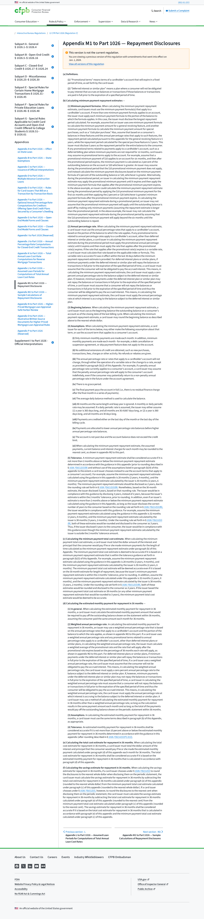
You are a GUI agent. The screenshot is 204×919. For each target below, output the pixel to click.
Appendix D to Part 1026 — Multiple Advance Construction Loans (34, 178)
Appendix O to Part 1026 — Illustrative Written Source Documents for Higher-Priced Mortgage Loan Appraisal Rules (34, 320)
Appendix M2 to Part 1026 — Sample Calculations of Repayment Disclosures (32, 295)
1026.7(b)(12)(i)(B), (153, 507)
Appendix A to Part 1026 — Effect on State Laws (35, 150)
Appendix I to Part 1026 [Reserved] (35, 235)
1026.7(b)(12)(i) (142, 771)
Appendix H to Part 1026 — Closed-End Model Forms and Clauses (36, 228)
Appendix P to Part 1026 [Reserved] (30, 332)
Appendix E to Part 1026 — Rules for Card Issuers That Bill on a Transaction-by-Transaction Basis (35, 190)
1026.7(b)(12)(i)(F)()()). (121, 737)
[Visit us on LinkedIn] (30, 865)
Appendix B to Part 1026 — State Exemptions (34, 159)
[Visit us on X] (23, 865)
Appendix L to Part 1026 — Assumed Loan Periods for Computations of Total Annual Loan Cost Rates (33, 272)
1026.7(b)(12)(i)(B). (108, 487)
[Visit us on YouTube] (36, 865)
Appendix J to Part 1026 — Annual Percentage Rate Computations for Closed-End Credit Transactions (36, 244)
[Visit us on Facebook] (17, 865)
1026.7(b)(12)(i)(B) (78, 467)
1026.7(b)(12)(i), (88, 790)
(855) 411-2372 (183, 2)
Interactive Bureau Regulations (31, 33)
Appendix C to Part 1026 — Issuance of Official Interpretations (36, 168)
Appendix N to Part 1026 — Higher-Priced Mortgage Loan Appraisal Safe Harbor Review (36, 307)
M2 (152, 832)
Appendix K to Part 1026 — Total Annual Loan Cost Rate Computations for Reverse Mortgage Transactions (34, 257)
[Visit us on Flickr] (43, 865)
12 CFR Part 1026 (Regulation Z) (63, 33)
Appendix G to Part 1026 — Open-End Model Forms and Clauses (35, 219)
